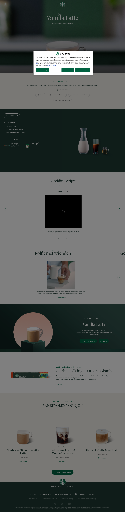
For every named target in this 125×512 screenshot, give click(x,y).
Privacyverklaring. (51, 65)
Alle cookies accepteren (82, 70)
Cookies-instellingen (42, 70)
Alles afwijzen (67, 70)
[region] (63, 63)
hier (37, 63)
